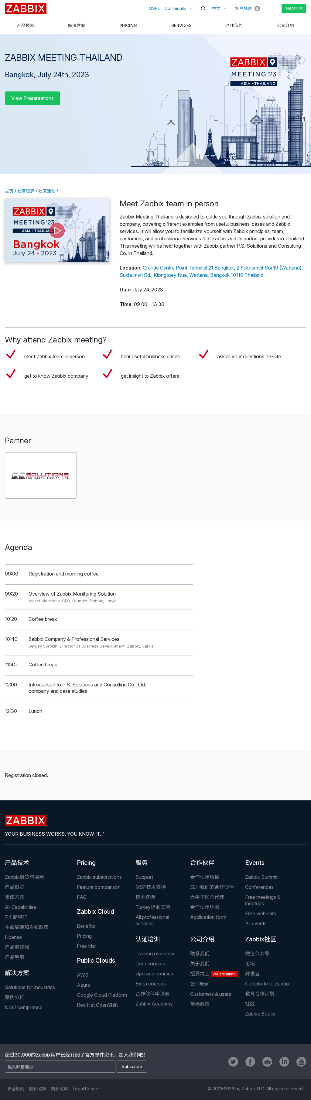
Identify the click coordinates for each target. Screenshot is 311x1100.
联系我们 (200, 953)
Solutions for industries (30, 987)
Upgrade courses (154, 974)
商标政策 (200, 1004)
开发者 (252, 974)
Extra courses (150, 984)
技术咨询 (145, 897)
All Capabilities (20, 907)
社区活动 (46, 191)
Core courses (150, 964)
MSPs (154, 8)
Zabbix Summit (261, 877)
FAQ (82, 897)
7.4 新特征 (16, 917)
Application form (208, 917)
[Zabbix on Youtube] (301, 1062)
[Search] (203, 8)
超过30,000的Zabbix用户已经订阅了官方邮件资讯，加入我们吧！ (76, 1055)
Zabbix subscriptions (99, 877)
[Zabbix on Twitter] (233, 1062)
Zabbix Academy (154, 1004)
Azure (83, 985)
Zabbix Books (260, 1014)
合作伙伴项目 (204, 877)
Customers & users (210, 994)
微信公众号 (257, 953)
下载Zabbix (294, 8)
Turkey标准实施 (152, 907)
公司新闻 (200, 984)
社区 (250, 1004)
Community (175, 8)
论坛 (250, 964)
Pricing (86, 862)
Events (255, 862)
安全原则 (15, 1088)
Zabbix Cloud (95, 911)
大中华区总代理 (207, 897)
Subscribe (132, 1066)
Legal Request (87, 1088)
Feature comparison (99, 887)
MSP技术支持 (150, 887)
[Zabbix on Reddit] (267, 1062)
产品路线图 (17, 947)
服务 (141, 862)
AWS (82, 975)
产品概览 (14, 887)
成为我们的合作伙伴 (212, 887)
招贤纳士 (213, 974)
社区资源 (25, 191)
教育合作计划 (259, 994)
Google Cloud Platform (102, 995)
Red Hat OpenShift (97, 1005)
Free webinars (260, 913)
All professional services (152, 920)
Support (144, 877)
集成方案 (14, 897)
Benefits (86, 926)
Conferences (259, 887)
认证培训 (147, 939)
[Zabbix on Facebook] (250, 1062)
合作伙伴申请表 (152, 994)
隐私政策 (37, 1088)
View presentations (32, 98)
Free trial (86, 946)
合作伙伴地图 (204, 907)
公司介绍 (202, 939)
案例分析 (14, 997)
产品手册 (14, 957)
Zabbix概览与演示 (24, 877)
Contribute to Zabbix (267, 984)
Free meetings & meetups (262, 900)
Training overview (154, 953)
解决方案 (17, 973)
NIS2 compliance (24, 1007)
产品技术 (17, 862)
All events (256, 923)
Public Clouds (96, 960)
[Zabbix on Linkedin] (284, 1062)
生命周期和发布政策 (27, 927)
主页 (9, 191)
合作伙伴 (202, 862)
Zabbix (25, 8)
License (13, 937)
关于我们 (200, 964)
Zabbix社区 (260, 939)
